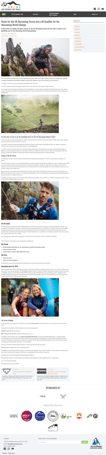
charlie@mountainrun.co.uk (14, 444)
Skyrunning (78, 50)
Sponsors (77, 35)
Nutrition (77, 29)
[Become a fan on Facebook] (5, 449)
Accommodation (79, 47)
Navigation (78, 41)
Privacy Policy (11, 453)
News (75, 14)
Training (77, 32)
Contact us (4, 453)
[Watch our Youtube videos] (103, 9)
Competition (78, 44)
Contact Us (94, 14)
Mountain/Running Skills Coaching (54, 14)
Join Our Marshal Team (17, 14)
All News (77, 26)
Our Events (35, 14)
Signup (85, 442)
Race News (78, 38)
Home (2, 18)
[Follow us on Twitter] (95, 9)
